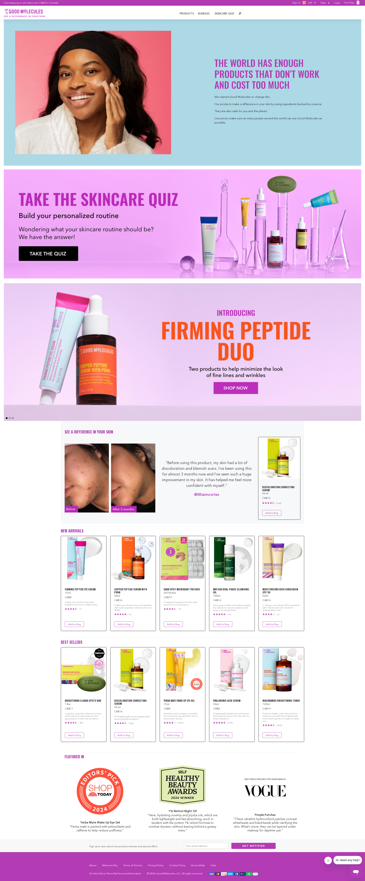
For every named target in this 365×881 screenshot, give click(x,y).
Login (337, 2)
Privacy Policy (155, 865)
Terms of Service (132, 865)
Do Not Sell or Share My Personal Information (115, 873)
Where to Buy (109, 865)
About (92, 865)
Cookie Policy (177, 865)
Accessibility (198, 865)
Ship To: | (302, 2)
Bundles (204, 13)
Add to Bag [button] (271, 512)
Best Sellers (71, 642)
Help (323, 2)
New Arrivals (72, 530)
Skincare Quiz (224, 13)
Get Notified (253, 846)
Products (187, 13)
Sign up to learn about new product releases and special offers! (123, 846)
